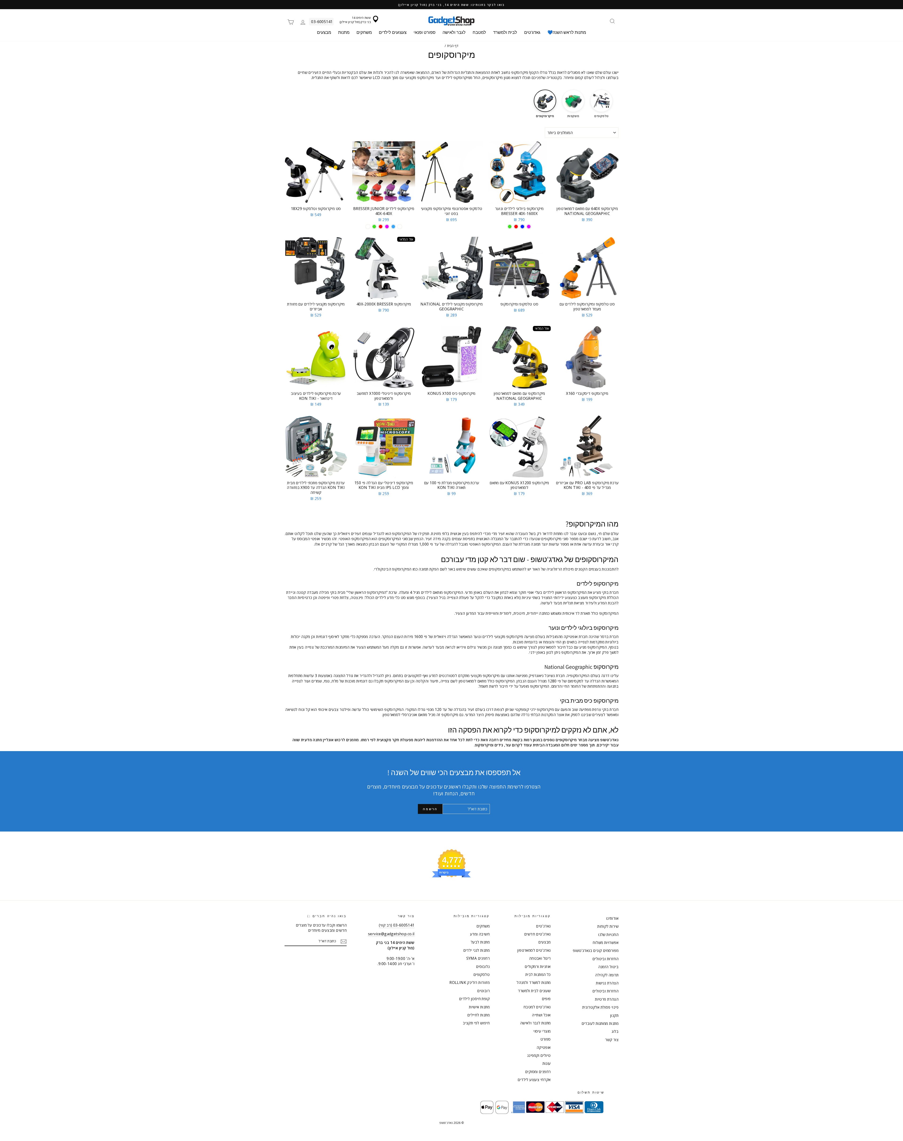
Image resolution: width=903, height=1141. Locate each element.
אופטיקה (544, 1047)
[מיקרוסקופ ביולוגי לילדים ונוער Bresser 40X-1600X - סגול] (529, 226)
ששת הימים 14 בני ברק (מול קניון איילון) (355, 20)
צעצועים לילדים (393, 32)
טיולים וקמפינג (539, 1055)
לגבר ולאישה (454, 32)
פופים (546, 998)
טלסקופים (481, 974)
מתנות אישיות (479, 1007)
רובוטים (483, 990)
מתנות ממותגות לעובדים (600, 1023)
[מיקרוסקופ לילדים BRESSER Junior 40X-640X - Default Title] (368, 226)
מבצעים (324, 32)
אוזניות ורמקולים (538, 966)
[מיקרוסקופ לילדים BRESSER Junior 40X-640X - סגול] (387, 226)
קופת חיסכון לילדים (474, 998)
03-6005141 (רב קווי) (397, 925)
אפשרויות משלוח (605, 942)
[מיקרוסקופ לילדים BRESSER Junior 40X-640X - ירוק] (374, 226)
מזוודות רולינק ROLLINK (469, 982)
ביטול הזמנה (608, 966)
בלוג (615, 1031)
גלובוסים (483, 966)
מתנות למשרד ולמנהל (534, 982)
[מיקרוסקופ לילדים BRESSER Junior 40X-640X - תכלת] (393, 226)
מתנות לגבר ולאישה (535, 1023)
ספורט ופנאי (425, 32)
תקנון (614, 1015)
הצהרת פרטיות (606, 999)
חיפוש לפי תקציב (476, 1023)
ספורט (545, 1039)
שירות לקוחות (607, 926)
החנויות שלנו (608, 934)
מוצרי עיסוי (542, 1031)
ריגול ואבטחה (540, 958)
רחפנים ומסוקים (538, 1071)
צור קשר (611, 1039)
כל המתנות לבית (538, 974)
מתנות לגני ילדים (476, 950)
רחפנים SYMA (478, 958)
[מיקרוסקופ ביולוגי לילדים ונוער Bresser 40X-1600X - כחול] (522, 226)
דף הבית (453, 46)
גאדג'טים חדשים (537, 934)
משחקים (364, 32)
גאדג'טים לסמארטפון (534, 950)
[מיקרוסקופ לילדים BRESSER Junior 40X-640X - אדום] (380, 226)
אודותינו (612, 918)
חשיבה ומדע (480, 934)
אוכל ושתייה (541, 1015)
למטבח (479, 32)
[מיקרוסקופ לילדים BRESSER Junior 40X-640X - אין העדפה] (399, 226)
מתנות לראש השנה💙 (566, 32)
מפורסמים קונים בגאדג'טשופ (595, 950)
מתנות (343, 32)
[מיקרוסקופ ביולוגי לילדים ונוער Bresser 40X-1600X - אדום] (516, 226)
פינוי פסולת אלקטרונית (600, 1007)
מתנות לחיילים (478, 1015)
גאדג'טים (532, 32)
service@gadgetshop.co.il (391, 933)
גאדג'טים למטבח (537, 1007)
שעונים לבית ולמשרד (534, 990)
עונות (547, 1063)
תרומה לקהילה (606, 975)
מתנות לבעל (480, 942)
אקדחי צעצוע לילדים (534, 1079)
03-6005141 (322, 21)
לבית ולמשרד (505, 32)
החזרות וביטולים (605, 958)
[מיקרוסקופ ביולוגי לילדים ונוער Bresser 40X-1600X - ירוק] (509, 226)
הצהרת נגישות (607, 983)
